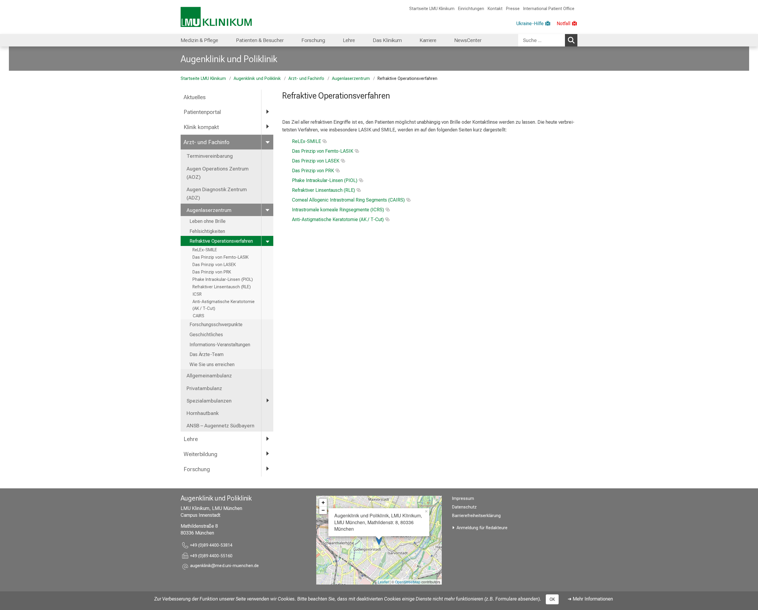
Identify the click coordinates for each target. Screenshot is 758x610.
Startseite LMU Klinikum (432, 8)
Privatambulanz (204, 388)
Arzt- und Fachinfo (306, 78)
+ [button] (323, 502)
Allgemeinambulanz (209, 376)
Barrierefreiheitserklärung (476, 515)
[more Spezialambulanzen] (267, 400)
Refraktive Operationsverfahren (221, 241)
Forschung (313, 40)
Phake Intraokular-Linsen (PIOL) (222, 279)
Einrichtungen (471, 8)
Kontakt (495, 8)
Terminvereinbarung (210, 156)
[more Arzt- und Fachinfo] (267, 142)
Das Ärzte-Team (207, 354)
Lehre (349, 40)
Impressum (463, 498)
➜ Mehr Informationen (590, 599)
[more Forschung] (267, 469)
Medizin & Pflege (199, 40)
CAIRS (198, 315)
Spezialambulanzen (209, 401)
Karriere (428, 40)
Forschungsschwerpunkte (216, 324)
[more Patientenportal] (267, 112)
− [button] (323, 510)
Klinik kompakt (201, 127)
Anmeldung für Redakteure (482, 527)
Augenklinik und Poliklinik (229, 59)
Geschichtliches (206, 334)
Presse (513, 8)
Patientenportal (202, 112)
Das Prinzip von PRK (211, 272)
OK (552, 599)
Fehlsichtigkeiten (207, 231)
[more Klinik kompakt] (267, 127)
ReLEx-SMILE (204, 249)
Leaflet (383, 581)
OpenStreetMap (407, 581)
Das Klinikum (387, 40)
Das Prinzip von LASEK (214, 264)
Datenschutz (464, 507)
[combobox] (547, 40)
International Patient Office (548, 8)
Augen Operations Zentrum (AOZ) (218, 173)
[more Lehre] (267, 439)
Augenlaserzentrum (351, 78)
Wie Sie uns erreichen (212, 364)
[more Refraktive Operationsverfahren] (267, 241)
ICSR (197, 294)
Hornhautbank (203, 413)
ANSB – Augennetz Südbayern (220, 426)
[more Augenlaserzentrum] (267, 210)
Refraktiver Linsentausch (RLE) (221, 286)
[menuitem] (199, 40)
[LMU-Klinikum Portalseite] (216, 17)
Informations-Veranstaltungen (220, 344)
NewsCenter (467, 40)
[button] (224, 566)
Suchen (571, 40)
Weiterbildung (200, 454)
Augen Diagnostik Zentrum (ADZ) (217, 193)
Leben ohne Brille (208, 221)
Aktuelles (194, 97)
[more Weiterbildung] (267, 454)
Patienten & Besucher (260, 40)
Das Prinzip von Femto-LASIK (220, 257)
